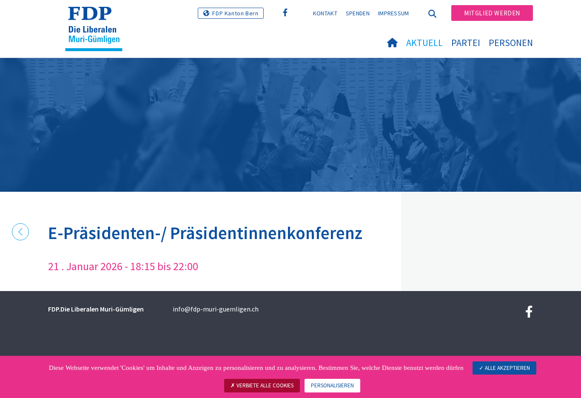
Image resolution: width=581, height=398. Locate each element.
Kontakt (325, 13)
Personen (511, 43)
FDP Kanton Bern (235, 13)
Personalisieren (332, 385)
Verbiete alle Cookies (264, 385)
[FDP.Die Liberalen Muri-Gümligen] (97, 17)
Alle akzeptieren (507, 368)
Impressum (393, 13)
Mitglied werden (492, 13)
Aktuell (424, 43)
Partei (465, 43)
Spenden (358, 13)
